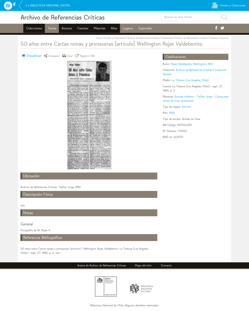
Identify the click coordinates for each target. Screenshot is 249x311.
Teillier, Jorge (204, 96)
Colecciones (34, 28)
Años (114, 28)
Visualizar (34, 55)
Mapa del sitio (143, 265)
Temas (52, 28)
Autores (67, 28)
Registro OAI (87, 56)
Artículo (186, 106)
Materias (99, 28)
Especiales (145, 28)
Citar (70, 56)
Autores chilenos (184, 96)
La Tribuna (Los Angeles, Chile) (190, 80)
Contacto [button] (166, 265)
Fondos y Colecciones (114, 38)
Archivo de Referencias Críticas (63, 17)
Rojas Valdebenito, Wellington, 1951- (192, 64)
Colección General (218, 38)
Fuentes (82, 28)
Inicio (99, 38)
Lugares (128, 28)
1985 (172, 112)
